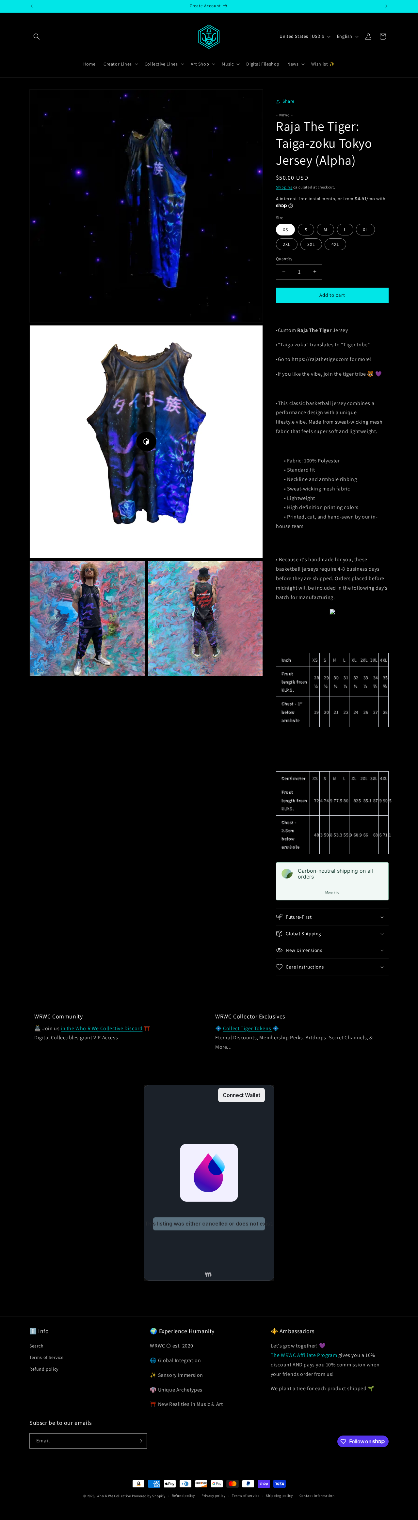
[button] (36, 36)
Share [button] (288, 101)
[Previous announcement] (31, 6)
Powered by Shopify (149, 1496)
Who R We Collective (114, 1496)
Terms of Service (46, 1357)
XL (365, 230)
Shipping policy (279, 1495)
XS (285, 230)
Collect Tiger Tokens (247, 1028)
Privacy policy (213, 1495)
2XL (287, 244)
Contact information (317, 1495)
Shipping (284, 187)
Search (36, 1346)
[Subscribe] (139, 1441)
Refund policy (43, 1369)
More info (332, 892)
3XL (311, 244)
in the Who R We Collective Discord (101, 1028)
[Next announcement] (386, 6)
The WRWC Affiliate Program (304, 1355)
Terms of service (245, 1495)
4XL (335, 244)
